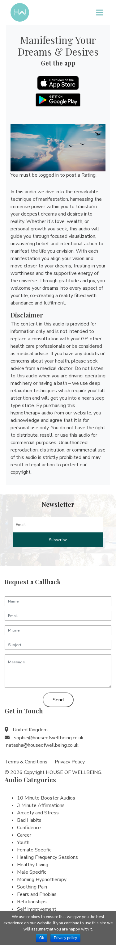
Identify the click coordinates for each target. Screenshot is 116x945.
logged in (49, 175)
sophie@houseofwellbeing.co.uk (49, 737)
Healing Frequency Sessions (47, 857)
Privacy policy (65, 938)
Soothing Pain (32, 887)
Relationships (32, 901)
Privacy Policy (70, 761)
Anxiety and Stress (38, 812)
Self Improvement (36, 909)
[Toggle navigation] (99, 12)
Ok (41, 938)
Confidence (29, 827)
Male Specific (31, 872)
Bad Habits (29, 820)
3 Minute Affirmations (41, 805)
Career (24, 835)
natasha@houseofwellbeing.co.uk (42, 745)
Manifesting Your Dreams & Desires (58, 45)
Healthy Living (32, 864)
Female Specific (34, 849)
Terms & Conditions (26, 761)
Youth (23, 842)
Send (58, 699)
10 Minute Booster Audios (46, 798)
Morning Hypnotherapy (42, 879)
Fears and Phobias (37, 894)
